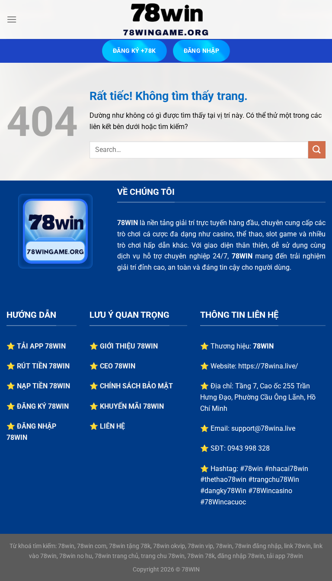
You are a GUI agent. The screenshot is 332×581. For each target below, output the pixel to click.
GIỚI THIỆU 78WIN (129, 346)
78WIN (127, 223)
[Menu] (11, 19)
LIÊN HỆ (112, 426)
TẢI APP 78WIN (41, 346)
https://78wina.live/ (268, 366)
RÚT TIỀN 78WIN (43, 366)
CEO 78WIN (117, 366)
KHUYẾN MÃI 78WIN (132, 406)
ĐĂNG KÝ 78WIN (43, 406)
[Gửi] (317, 149)
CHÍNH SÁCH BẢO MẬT (136, 386)
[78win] (166, 19)
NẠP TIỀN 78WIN (43, 386)
